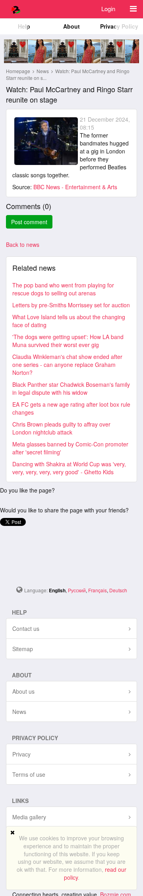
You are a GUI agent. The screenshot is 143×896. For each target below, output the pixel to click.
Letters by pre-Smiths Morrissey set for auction (71, 305)
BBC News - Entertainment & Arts (75, 187)
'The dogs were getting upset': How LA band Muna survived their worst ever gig (68, 341)
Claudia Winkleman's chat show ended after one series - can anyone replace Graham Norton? (67, 364)
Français (97, 590)
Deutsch (118, 590)
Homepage (18, 71)
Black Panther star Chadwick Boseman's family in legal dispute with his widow (71, 388)
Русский (77, 590)
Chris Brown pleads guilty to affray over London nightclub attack (61, 428)
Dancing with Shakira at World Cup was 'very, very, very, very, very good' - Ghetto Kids (69, 468)
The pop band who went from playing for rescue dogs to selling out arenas (63, 289)
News (43, 71)
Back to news (22, 244)
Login (108, 8)
